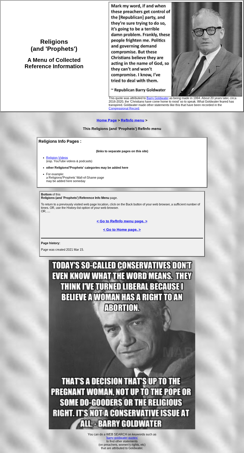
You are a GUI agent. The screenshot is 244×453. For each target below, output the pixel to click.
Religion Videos (57, 157)
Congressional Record (124, 108)
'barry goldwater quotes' (122, 437)
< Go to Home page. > (122, 230)
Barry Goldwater (158, 98)
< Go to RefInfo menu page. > (122, 221)
